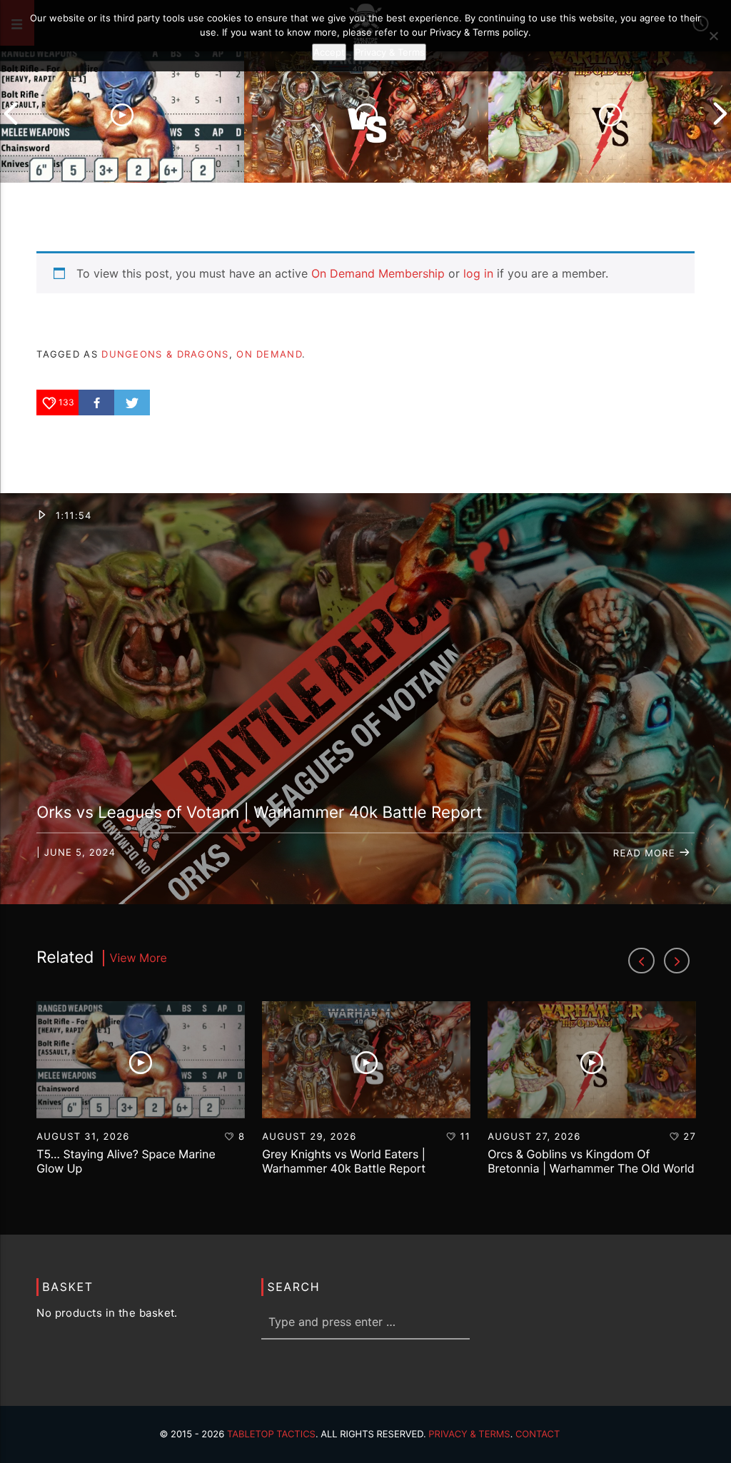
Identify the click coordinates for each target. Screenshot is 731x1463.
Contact (537, 1434)
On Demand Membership (378, 273)
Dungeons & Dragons (164, 354)
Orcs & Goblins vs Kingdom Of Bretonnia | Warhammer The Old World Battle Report (591, 1167)
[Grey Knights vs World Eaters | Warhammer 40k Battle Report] (366, 113)
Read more (646, 853)
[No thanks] (713, 36)
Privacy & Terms (469, 1434)
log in (478, 273)
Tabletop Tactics (271, 1434)
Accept (329, 52)
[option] (122, 113)
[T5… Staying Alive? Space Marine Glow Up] (122, 113)
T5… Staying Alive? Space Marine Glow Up (126, 1161)
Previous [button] (10, 113)
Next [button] (720, 113)
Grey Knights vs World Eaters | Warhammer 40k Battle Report (343, 1161)
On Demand (269, 354)
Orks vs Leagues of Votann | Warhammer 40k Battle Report (259, 812)
